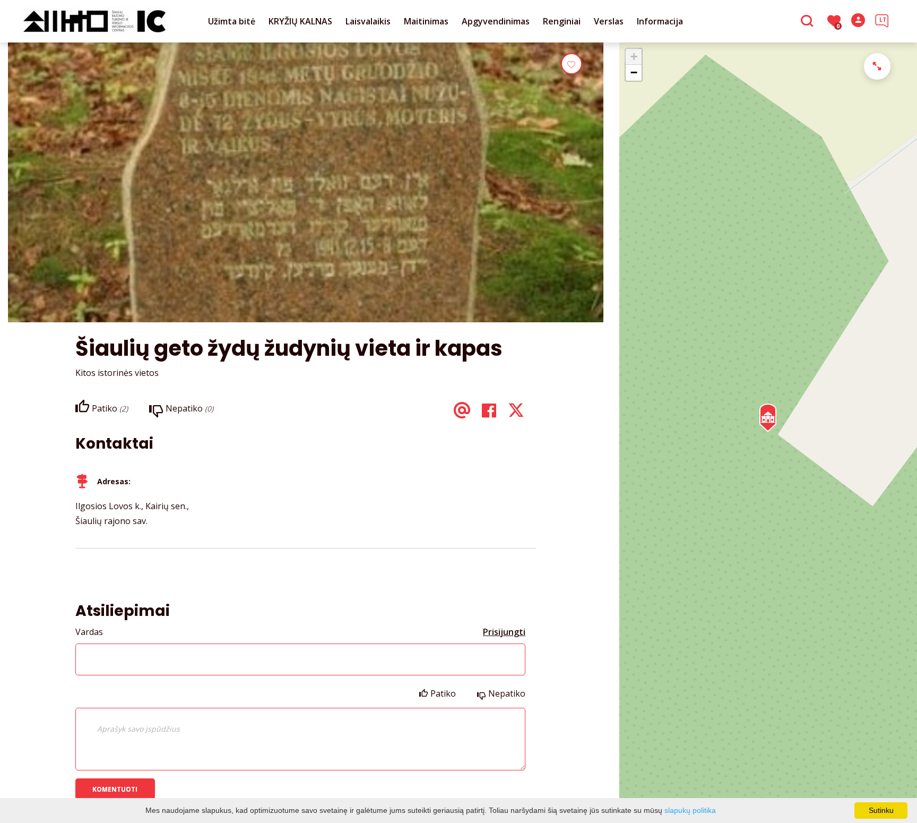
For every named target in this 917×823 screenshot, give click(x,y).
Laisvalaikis (368, 21)
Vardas (89, 632)
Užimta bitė (231, 21)
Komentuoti (114, 789)
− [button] (633, 72)
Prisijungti (504, 632)
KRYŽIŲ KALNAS (300, 21)
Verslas (609, 21)
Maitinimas (426, 21)
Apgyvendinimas (496, 21)
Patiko (443, 693)
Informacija (660, 21)
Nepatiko (506, 693)
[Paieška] (808, 22)
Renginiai (562, 21)
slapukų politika (690, 810)
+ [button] (633, 56)
